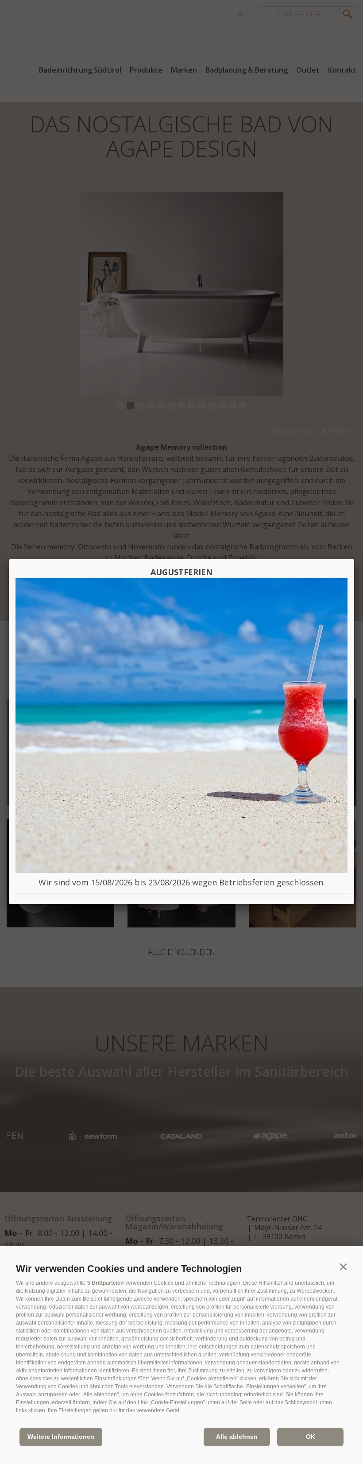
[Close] (354, 559)
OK (310, 1436)
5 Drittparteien (105, 1283)
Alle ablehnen (237, 1436)
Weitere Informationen (60, 1436)
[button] (343, 1267)
